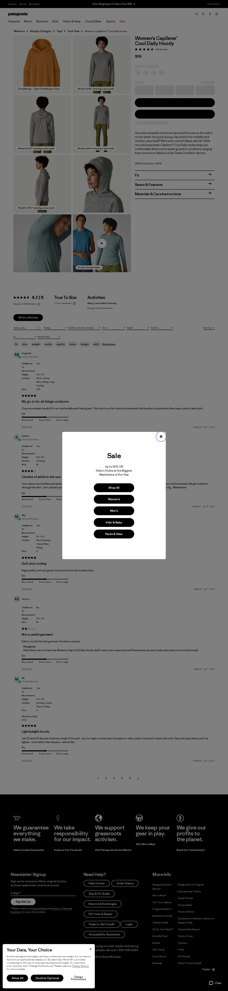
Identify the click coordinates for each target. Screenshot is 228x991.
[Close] (161, 436)
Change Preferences (78, 978)
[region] (49, 966)
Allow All (17, 978)
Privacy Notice (80, 965)
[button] (215, 983)
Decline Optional (47, 978)
